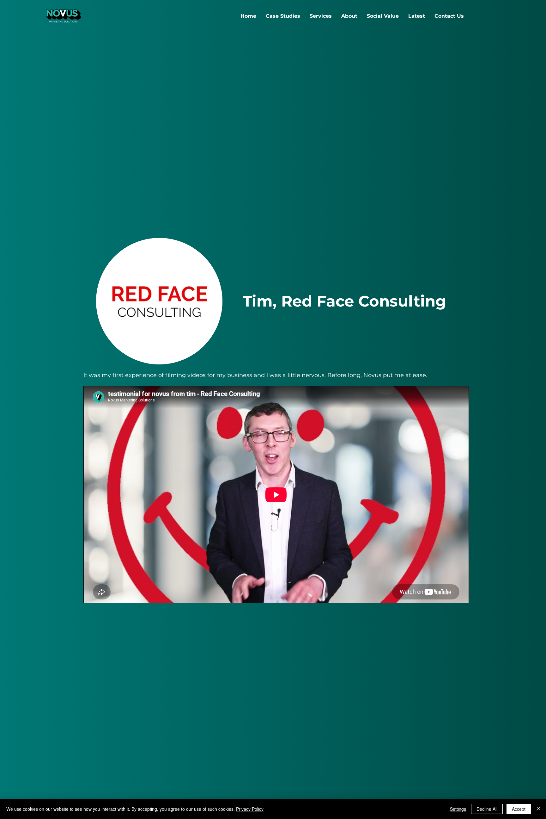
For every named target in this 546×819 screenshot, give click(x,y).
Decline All (486, 809)
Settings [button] (458, 809)
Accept (518, 809)
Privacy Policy (250, 809)
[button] (321, 16)
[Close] (538, 809)
